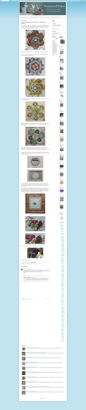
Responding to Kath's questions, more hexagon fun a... (62, 296)
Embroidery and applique (62, 278)
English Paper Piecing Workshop (30, 376)
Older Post (47, 297)
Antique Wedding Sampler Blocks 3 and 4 (31, 381)
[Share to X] (33, 262)
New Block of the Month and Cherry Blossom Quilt (63, 241)
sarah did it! (61, 128)
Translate (59, 34)
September (62, 234)
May (61, 339)
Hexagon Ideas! (62, 299)
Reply (24, 281)
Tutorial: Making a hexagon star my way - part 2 (32, 371)
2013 (61, 228)
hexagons (29, 263)
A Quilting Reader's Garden (61, 74)
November (62, 231)
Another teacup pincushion (63, 333)
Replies (25, 275)
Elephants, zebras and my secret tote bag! (63, 254)
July (61, 237)
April (61, 340)
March (62, 341)
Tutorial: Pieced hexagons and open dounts (32, 347)
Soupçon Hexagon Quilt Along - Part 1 (31, 366)
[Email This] (31, 262)
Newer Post (22, 297)
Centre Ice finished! (62, 323)
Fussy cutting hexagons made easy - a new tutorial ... (63, 266)
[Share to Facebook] (34, 262)
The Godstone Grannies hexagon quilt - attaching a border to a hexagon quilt (36, 352)
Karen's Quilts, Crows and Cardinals (62, 146)
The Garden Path (62, 293)
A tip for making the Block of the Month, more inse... (63, 308)
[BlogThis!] (32, 262)
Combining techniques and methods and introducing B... (63, 303)
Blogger (45, 398)
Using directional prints (62, 258)
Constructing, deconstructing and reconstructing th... (63, 326)
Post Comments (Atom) (28, 299)
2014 (61, 227)
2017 (61, 223)
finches (24, 263)
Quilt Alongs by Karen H (24, 17)
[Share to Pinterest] (35, 262)
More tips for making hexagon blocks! (62, 329)
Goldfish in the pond (63, 252)
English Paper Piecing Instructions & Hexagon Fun (37, 17)
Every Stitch (61, 179)
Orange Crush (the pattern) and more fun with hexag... (63, 316)
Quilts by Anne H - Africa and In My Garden (63, 275)
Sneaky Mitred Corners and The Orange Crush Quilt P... (63, 271)
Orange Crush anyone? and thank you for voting (63, 320)
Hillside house (62, 204)
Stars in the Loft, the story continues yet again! (62, 336)
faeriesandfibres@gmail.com (56, 29)
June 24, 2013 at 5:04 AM (33, 277)
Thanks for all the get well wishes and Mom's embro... (63, 285)
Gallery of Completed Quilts (51, 17)
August (62, 236)
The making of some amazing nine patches (63, 281)
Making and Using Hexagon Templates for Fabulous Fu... (62, 261)
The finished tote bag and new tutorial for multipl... (62, 245)
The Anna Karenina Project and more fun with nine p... (63, 290)
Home (35, 297)
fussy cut (26, 263)
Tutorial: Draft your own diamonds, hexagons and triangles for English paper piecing (37, 386)
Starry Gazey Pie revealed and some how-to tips (63, 249)
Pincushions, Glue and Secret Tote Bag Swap (63, 311)
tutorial (31, 263)
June (62, 238)
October (62, 233)
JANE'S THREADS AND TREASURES (62, 155)
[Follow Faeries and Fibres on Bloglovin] (56, 25)
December (62, 229)
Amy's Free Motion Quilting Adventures (62, 92)
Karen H (27, 277)
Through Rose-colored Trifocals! (62, 102)
